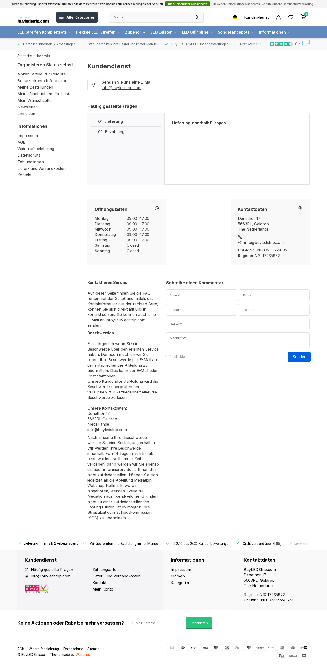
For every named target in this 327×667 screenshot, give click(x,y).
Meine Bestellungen (35, 87)
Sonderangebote (234, 32)
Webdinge (83, 654)
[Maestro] (216, 647)
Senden (299, 356)
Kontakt (43, 56)
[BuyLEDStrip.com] (33, 17)
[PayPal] (194, 647)
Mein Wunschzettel (34, 100)
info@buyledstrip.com (121, 87)
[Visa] (205, 647)
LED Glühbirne (195, 32)
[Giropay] (304, 647)
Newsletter (27, 106)
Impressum (27, 135)
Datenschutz (28, 155)
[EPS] (282, 655)
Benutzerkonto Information (42, 80)
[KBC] (293, 647)
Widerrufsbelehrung (35, 148)
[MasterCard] (249, 647)
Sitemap (93, 649)
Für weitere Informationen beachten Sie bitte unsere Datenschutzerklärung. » (264, 4)
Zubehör (133, 32)
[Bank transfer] (172, 647)
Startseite (24, 56)
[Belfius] (271, 647)
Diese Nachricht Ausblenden (187, 4)
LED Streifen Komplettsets (42, 32)
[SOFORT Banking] (238, 647)
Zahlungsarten (30, 162)
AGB (21, 142)
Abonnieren (199, 623)
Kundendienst (256, 17)
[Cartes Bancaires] (304, 655)
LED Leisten (162, 32)
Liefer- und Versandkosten (41, 168)
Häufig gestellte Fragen (52, 569)
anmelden (26, 113)
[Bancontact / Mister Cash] (227, 647)
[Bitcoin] (260, 647)
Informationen (272, 32)
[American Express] (282, 647)
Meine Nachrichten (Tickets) (43, 93)
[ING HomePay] (293, 655)
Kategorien (180, 582)
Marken (178, 576)
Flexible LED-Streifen (96, 32)
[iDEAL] (183, 647)
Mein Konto (102, 589)
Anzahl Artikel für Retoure (41, 74)
